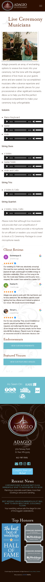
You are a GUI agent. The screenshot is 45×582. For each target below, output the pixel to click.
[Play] (7, 121)
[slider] (39, 121)
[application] (23, 121)
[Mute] (34, 121)
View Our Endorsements (22, 346)
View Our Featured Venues (22, 362)
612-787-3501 (22, 457)
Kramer (27, 574)
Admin (38, 571)
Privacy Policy (32, 571)
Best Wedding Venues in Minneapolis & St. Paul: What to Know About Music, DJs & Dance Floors (22, 503)
